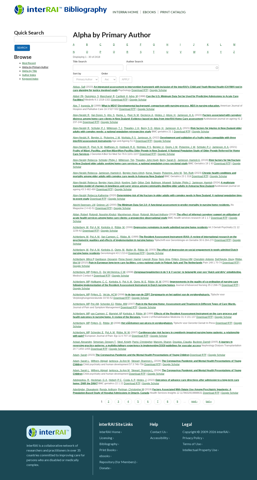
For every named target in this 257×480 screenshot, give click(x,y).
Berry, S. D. (147, 128)
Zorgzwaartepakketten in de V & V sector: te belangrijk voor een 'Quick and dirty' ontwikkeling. (187, 272)
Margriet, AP (115, 313)
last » (209, 401)
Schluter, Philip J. (108, 160)
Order (104, 73)
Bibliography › (109, 444)
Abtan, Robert (80, 214)
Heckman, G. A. (99, 380)
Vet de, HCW (110, 294)
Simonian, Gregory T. (104, 342)
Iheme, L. (121, 115)
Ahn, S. (111, 115)
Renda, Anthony (108, 389)
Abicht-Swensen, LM (84, 204)
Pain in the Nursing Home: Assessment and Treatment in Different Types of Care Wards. (186, 304)
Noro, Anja (164, 259)
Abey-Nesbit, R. (81, 115)
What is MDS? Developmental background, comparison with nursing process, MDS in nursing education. (161, 105)
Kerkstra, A (129, 313)
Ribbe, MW (121, 304)
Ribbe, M (141, 313)
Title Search (80, 61)
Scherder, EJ (107, 304)
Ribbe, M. (120, 227)
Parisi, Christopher (142, 342)
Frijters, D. (96, 272)
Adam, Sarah (80, 355)
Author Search (134, 61)
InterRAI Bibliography (61, 9)
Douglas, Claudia (182, 342)
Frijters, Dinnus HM (181, 259)
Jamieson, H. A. (185, 115)
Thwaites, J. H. (132, 128)
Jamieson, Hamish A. (188, 160)
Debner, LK (103, 204)
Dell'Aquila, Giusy (224, 259)
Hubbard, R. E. (127, 147)
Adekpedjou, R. (81, 380)
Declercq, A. (147, 115)
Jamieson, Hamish (202, 182)
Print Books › (108, 450)
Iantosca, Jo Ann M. (119, 361)
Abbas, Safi (79, 86)
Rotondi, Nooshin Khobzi (102, 214)
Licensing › (106, 438)
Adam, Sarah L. (81, 361)
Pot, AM (95, 304)
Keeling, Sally (129, 182)
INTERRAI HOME (125, 12)
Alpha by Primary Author (35, 67)
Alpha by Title (29, 71)
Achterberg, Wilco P (83, 259)
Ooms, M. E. (140, 281)
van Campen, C (99, 313)
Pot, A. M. (95, 227)
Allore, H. (171, 115)
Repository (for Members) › (118, 462)
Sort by (77, 73)
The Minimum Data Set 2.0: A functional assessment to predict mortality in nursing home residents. (173, 204)
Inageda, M (87, 105)
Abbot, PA (78, 96)
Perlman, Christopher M (131, 389)
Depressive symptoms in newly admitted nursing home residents (171, 227)
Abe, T (76, 105)
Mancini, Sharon (162, 342)
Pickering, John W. (172, 173)
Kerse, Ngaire (153, 173)
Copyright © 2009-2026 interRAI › (206, 432)
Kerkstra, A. (107, 227)
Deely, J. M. (171, 147)
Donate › (105, 468)
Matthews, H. (111, 147)
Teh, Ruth (188, 173)
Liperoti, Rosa (150, 259)
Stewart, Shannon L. (142, 361)
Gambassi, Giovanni (106, 259)
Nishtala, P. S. (128, 137)
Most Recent (29, 63)
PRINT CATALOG (173, 12)
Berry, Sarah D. (168, 160)
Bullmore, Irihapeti (161, 182)
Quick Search (29, 32)
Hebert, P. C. (115, 380)
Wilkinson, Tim (126, 160)
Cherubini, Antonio (204, 259)
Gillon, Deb (144, 182)
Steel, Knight (124, 342)
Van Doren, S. (98, 115)
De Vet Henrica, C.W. (114, 272)
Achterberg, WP (81, 272)
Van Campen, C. (110, 236)
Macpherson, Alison (128, 214)
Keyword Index (30, 78)
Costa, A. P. (129, 380)
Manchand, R (107, 96)
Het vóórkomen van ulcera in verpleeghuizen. (147, 323)
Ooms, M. (120, 249)
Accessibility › (160, 438)
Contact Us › (158, 432)
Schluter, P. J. (98, 128)
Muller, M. (131, 249)
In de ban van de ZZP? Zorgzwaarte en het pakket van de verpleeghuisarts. (167, 294)
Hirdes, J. (160, 115)
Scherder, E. (97, 332)
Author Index (29, 75)
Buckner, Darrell (201, 342)
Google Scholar (158, 90)
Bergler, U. (97, 137)
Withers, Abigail (99, 361)
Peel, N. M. (133, 115)
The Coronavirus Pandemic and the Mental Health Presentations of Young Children (142, 355)
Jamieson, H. (145, 137)
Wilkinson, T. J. (115, 128)
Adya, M (133, 96)
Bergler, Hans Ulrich (134, 173)
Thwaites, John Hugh (147, 160)
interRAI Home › (110, 432)
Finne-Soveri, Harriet (129, 259)
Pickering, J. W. (112, 137)
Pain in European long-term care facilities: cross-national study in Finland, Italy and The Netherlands (145, 262)
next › (194, 401)
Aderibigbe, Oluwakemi (85, 389)
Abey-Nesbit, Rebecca (85, 160)
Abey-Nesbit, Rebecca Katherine (91, 195)
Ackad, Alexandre (82, 342)
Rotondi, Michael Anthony (154, 214)
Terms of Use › (192, 444)
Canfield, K (122, 96)
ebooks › (105, 456)
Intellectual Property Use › (201, 450)
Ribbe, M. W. (155, 281)
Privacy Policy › (193, 438)
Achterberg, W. (81, 227)
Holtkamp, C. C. (99, 281)
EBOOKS (149, 12)
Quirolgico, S (92, 96)
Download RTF (140, 90)
